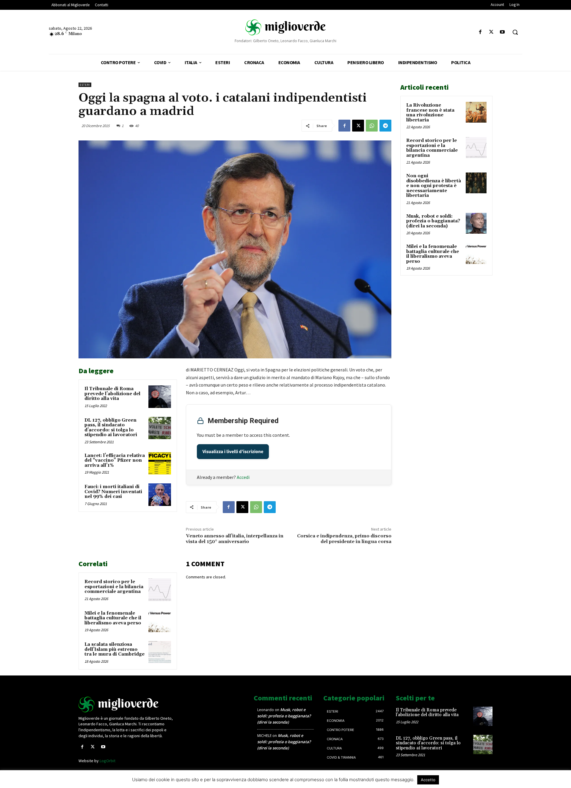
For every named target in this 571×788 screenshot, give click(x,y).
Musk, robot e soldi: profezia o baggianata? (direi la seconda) (433, 221)
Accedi (243, 477)
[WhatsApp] (372, 126)
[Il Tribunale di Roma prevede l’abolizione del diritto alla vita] (159, 396)
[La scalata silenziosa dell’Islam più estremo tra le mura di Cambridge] (159, 652)
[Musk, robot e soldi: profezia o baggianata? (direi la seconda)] (476, 223)
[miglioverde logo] (285, 27)
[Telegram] (385, 126)
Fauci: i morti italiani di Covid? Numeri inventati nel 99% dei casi (113, 491)
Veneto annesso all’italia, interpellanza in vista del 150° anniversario (234, 539)
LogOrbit (107, 760)
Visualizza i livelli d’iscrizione (233, 452)
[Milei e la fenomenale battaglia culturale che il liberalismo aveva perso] (159, 621)
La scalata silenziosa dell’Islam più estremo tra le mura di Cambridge (114, 649)
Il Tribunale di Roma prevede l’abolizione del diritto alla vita (112, 393)
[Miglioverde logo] (127, 704)
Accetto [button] (428, 779)
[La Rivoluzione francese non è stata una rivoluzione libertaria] (476, 112)
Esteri (85, 85)
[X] (491, 32)
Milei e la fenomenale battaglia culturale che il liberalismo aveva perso (112, 618)
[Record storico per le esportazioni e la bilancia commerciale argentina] (159, 589)
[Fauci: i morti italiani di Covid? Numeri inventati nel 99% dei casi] (159, 494)
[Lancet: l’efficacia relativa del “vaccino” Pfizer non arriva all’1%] (159, 463)
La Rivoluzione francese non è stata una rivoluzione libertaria (430, 112)
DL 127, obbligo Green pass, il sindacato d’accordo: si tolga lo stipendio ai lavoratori (110, 427)
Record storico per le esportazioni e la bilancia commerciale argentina (113, 586)
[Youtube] (502, 32)
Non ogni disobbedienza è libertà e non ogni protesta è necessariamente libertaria (433, 185)
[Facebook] (480, 32)
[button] (515, 32)
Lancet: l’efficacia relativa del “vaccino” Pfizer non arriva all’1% (114, 460)
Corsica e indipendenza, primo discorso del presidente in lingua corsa (344, 539)
